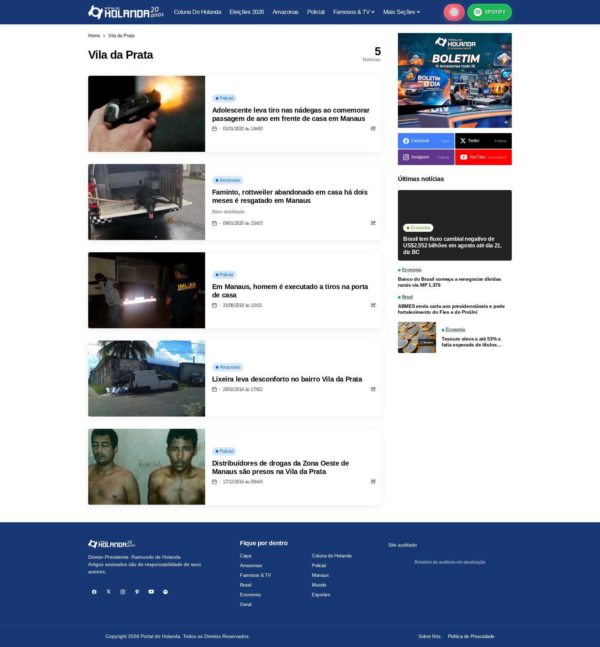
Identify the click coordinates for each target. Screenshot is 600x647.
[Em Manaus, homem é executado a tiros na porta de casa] (146, 290)
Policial (319, 565)
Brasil (245, 585)
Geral (245, 604)
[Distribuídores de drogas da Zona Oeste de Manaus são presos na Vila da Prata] (146, 467)
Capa (245, 555)
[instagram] (123, 592)
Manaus (320, 575)
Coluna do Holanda (332, 555)
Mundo (319, 585)
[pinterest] (137, 592)
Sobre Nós (429, 636)
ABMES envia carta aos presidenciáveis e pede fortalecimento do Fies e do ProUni (451, 309)
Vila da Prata (121, 35)
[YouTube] (151, 592)
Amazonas (251, 565)
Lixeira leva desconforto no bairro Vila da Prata (287, 379)
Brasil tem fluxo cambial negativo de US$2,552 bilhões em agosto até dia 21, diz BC (452, 245)
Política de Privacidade (471, 636)
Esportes (321, 594)
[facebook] (94, 592)
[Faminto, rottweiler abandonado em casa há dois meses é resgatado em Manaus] (146, 202)
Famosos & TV (255, 575)
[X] (108, 592)
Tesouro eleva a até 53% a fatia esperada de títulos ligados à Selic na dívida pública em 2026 (471, 342)
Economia (250, 594)
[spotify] (165, 592)
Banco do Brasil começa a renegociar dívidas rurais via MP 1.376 (449, 282)
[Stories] (454, 12)
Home (94, 35)
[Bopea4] (126, 12)
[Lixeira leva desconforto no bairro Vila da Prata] (146, 379)
